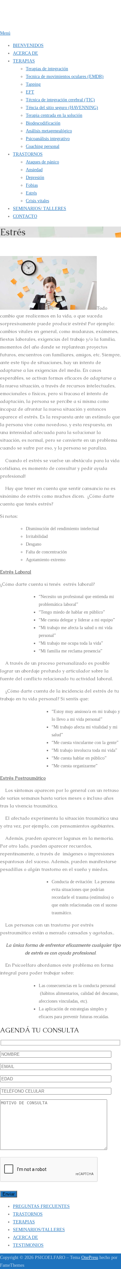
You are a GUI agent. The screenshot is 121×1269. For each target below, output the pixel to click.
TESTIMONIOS (28, 1245)
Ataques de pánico (42, 161)
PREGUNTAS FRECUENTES (41, 1206)
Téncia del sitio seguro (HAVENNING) (62, 107)
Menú (5, 33)
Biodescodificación (43, 123)
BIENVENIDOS (28, 45)
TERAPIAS (24, 60)
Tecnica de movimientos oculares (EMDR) (65, 76)
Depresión (35, 177)
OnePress (89, 1257)
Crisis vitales (37, 200)
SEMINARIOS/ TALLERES (39, 208)
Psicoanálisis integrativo (48, 138)
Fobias (32, 185)
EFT (30, 92)
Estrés (31, 192)
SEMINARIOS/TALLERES (39, 1229)
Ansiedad (34, 169)
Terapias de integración (47, 68)
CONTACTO (25, 216)
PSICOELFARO (16, 8)
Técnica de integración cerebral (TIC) (60, 99)
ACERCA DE (25, 53)
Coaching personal (42, 146)
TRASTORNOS (28, 154)
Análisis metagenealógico (49, 130)
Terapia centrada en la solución (54, 115)
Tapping (33, 84)
